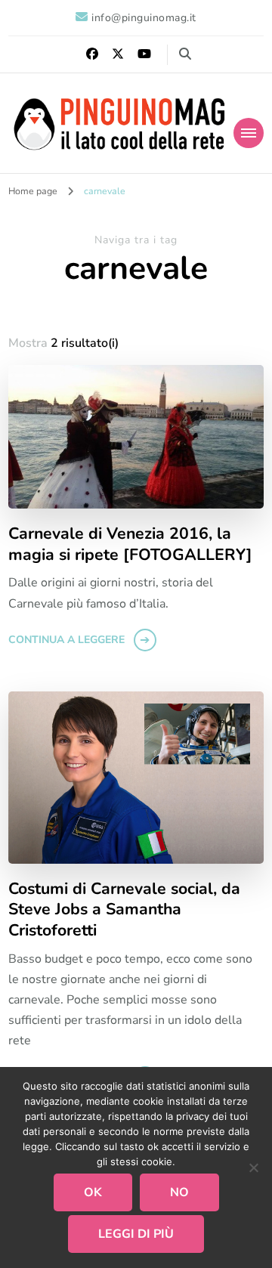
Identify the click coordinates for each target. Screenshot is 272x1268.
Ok (93, 1192)
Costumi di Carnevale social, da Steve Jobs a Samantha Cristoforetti (124, 910)
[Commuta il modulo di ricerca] (185, 54)
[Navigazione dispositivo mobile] (248, 133)
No (179, 1192)
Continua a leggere (66, 639)
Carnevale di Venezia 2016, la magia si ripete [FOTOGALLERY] (130, 544)
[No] (253, 1167)
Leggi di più (136, 1234)
